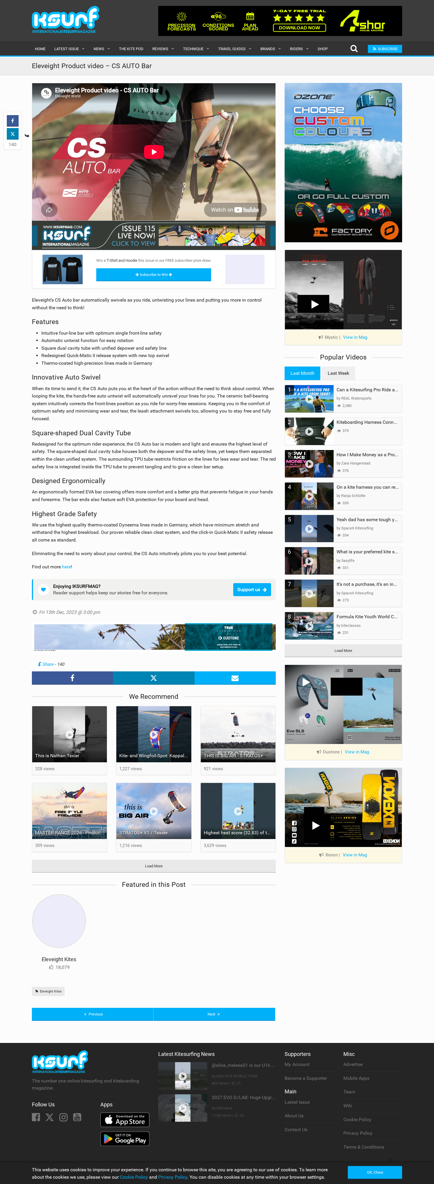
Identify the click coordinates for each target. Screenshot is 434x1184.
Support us (248, 589)
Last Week (338, 373)
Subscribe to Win (154, 274)
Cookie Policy (357, 1119)
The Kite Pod (131, 49)
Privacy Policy (358, 1133)
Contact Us (296, 1129)
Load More (154, 866)
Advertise (353, 1064)
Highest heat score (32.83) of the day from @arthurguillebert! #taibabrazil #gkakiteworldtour (240, 832)
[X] (50, 1119)
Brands (267, 49)
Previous (95, 1014)
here (66, 567)
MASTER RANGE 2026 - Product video (71, 832)
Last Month (302, 373)
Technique (193, 49)
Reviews (160, 49)
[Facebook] (36, 1119)
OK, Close (375, 1172)
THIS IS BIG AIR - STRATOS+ (233, 755)
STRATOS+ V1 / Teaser (143, 832)
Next (212, 1014)
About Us (294, 1115)
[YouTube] (77, 1119)
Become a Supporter (306, 1078)
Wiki (347, 1105)
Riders (296, 49)
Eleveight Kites (59, 959)
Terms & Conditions (363, 1147)
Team (349, 1092)
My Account (297, 1064)
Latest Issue (66, 49)
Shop (323, 49)
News (99, 49)
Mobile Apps (356, 1078)
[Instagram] (64, 1119)
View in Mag (355, 337)
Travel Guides (232, 49)
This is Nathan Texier (57, 755)
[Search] (354, 48)
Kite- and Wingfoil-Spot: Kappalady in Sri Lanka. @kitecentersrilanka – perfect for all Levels (155, 755)
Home (40, 49)
